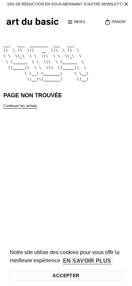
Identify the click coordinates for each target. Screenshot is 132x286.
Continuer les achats (20, 106)
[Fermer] (126, 4)
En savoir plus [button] (87, 261)
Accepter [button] (65, 275)
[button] (76, 22)
